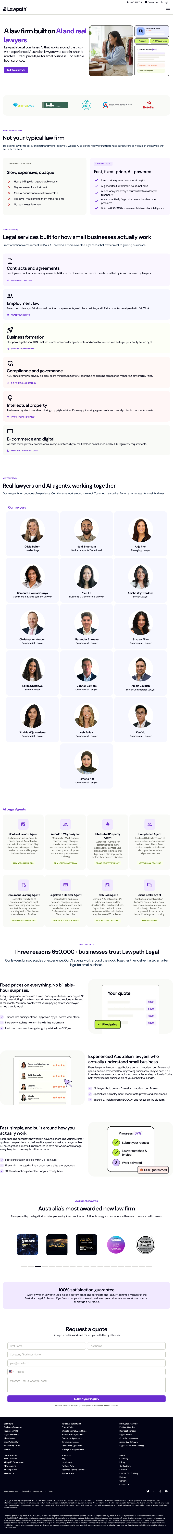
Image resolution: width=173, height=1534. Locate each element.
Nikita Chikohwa (32, 686)
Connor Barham (87, 686)
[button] (24, 1266)
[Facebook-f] (160, 1491)
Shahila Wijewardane (32, 732)
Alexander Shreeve (86, 639)
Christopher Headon (32, 639)
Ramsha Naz (86, 779)
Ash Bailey (86, 732)
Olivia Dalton (32, 546)
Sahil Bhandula (86, 546)
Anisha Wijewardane (141, 593)
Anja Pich (140, 546)
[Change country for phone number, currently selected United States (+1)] (11, 1371)
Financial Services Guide (136, 1525)
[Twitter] (148, 1491)
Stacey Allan (141, 639)
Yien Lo (86, 593)
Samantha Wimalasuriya (32, 593)
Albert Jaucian (140, 686)
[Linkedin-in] (154, 1491)
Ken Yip (140, 732)
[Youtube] (166, 1491)
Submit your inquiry (86, 1399)
